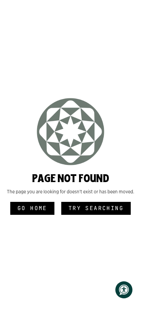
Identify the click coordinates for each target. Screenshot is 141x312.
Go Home (32, 208)
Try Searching (96, 208)
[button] (123, 289)
